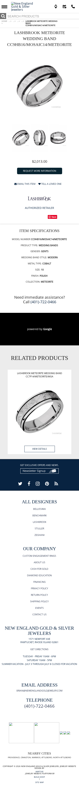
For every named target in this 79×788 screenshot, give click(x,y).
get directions (39, 649)
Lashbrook (39, 522)
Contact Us (39, 614)
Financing (39, 582)
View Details (39, 448)
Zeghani (39, 535)
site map (39, 782)
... (10, 21)
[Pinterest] (47, 483)
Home (4, 22)
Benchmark (39, 515)
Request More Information (39, 170)
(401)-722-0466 (43, 301)
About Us (39, 562)
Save (54, 216)
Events (39, 608)
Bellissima (39, 509)
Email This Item (26, 184)
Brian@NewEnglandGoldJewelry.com (39, 690)
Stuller (39, 528)
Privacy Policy (39, 588)
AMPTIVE (39, 771)
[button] (5, 6)
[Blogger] (56, 483)
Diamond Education (39, 575)
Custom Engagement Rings (39, 555)
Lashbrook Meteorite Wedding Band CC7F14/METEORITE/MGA (39, 375)
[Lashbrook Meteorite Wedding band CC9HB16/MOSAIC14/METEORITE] (39, 86)
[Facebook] (29, 483)
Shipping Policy (39, 601)
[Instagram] (38, 483)
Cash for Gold (39, 569)
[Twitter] (20, 483)
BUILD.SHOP (39, 777)
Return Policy (39, 595)
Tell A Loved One (51, 184)
